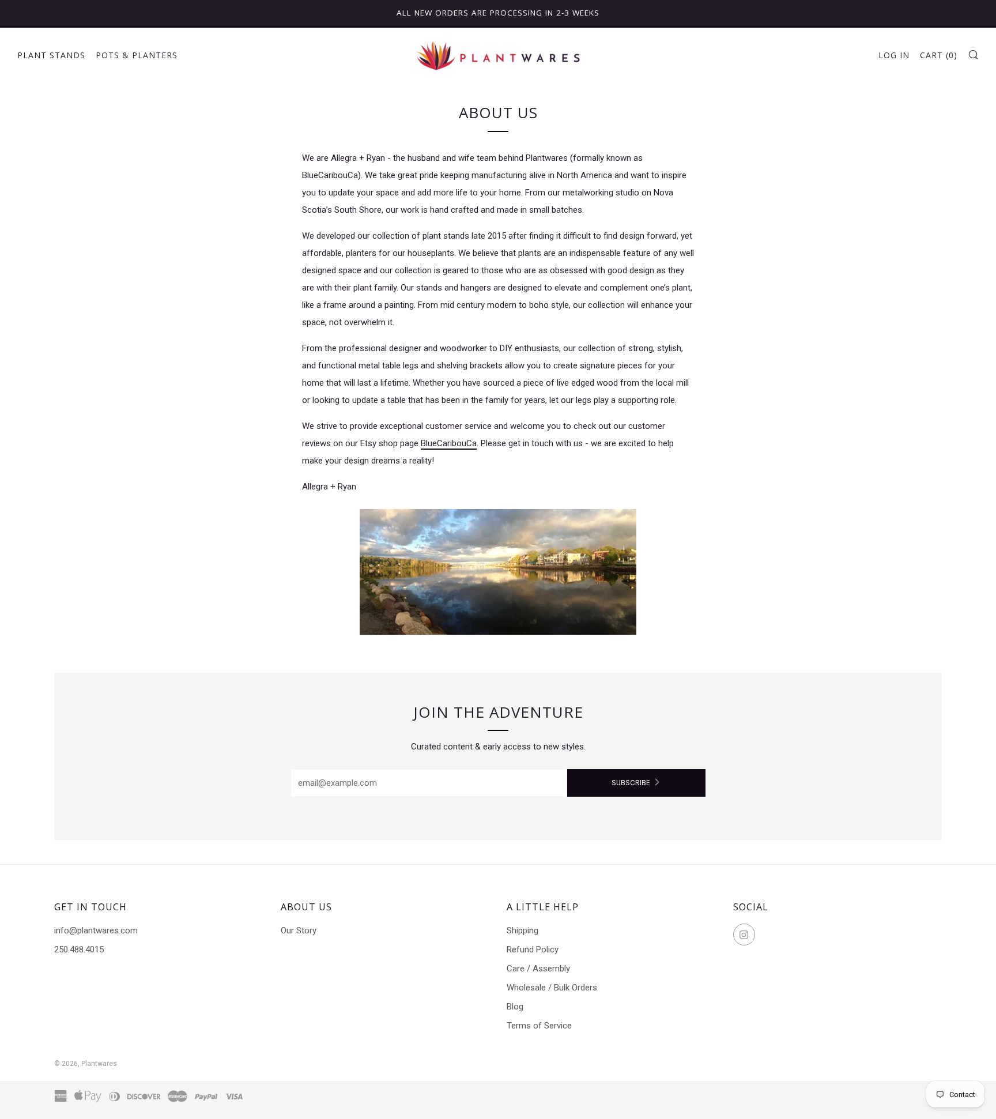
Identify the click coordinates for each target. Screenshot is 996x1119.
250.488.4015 (79, 949)
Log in (894, 55)
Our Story (298, 930)
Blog (515, 1006)
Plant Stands (51, 55)
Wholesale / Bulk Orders (552, 987)
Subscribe (631, 782)
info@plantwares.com (96, 930)
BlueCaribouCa (449, 443)
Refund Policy (533, 949)
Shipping (522, 930)
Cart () (938, 55)
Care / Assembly (538, 968)
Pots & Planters (137, 55)
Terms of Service (539, 1025)
